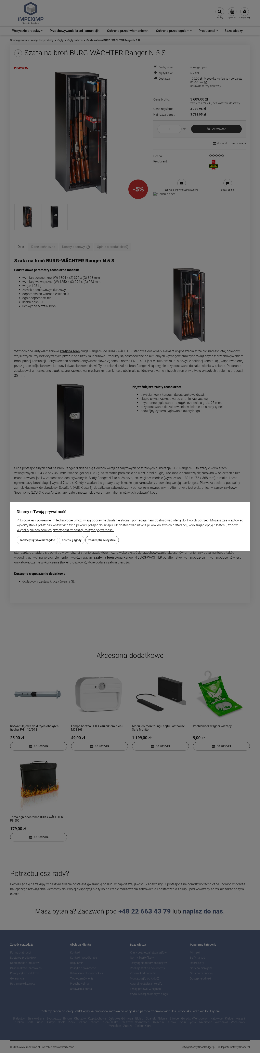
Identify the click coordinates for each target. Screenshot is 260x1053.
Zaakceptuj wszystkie (102, 540)
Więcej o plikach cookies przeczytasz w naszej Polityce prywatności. (65, 530)
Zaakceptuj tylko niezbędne (37, 540)
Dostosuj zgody (71, 540)
